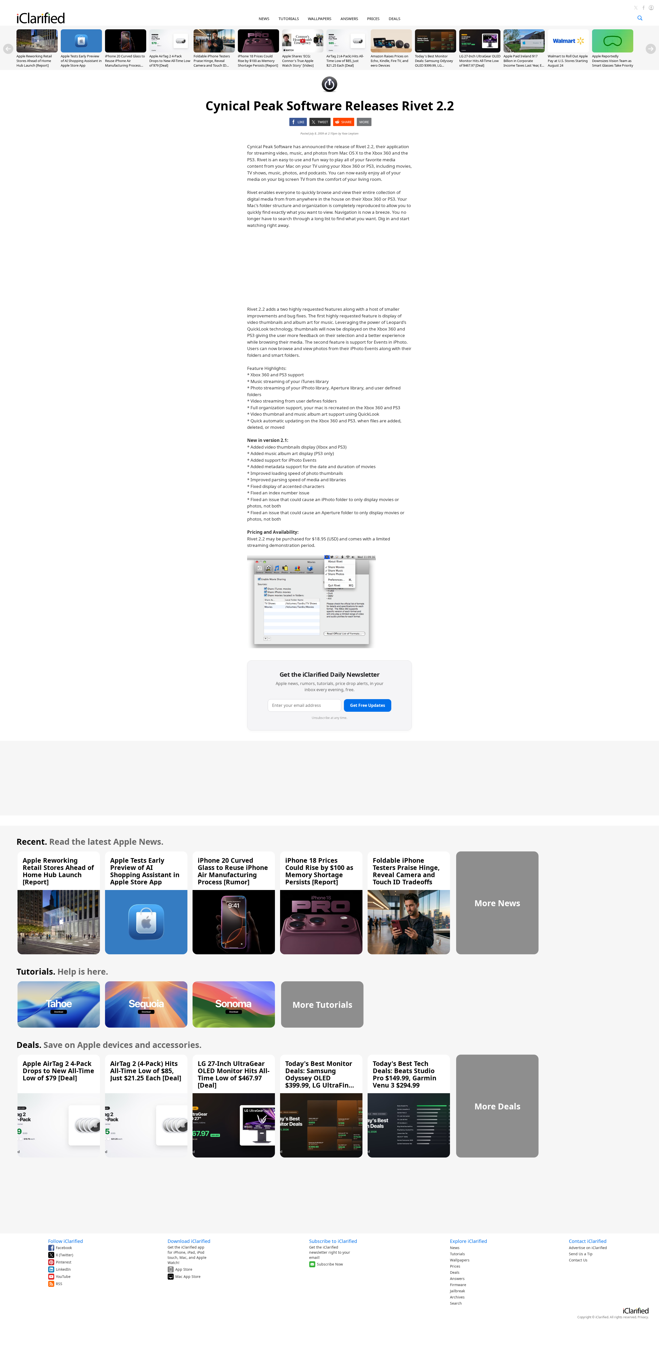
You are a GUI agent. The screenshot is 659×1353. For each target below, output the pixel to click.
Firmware (458, 1284)
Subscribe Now (330, 1264)
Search (456, 1303)
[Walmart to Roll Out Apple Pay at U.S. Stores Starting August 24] (568, 51)
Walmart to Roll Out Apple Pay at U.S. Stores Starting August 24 (568, 61)
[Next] (651, 49)
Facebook (64, 1247)
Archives (457, 1297)
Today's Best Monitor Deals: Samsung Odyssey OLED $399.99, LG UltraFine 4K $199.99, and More (434, 65)
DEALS (394, 18)
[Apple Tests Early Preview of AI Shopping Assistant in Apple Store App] (81, 51)
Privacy (643, 1317)
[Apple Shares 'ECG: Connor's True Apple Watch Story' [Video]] (302, 51)
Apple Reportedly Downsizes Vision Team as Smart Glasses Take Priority (612, 61)
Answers (457, 1278)
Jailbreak (457, 1290)
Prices (455, 1266)
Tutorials (457, 1253)
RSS (59, 1283)
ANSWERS (349, 18)
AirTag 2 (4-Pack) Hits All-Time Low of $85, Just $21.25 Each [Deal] (345, 61)
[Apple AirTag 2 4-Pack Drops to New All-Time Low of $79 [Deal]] (169, 51)
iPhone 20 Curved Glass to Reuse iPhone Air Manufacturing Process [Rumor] (125, 63)
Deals (454, 1272)
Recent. (31, 841)
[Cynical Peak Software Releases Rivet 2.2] (311, 601)
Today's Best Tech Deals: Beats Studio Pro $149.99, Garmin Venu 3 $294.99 (404, 1074)
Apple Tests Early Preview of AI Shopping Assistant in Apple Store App (81, 61)
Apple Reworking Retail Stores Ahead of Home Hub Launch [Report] (34, 61)
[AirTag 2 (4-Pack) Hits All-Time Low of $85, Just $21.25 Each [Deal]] (347, 51)
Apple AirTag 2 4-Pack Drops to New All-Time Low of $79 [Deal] (169, 61)
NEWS (264, 18)
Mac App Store (188, 1276)
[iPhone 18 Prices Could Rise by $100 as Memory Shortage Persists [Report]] (258, 51)
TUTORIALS (289, 18)
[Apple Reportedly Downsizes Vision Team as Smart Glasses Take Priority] (612, 51)
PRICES (373, 18)
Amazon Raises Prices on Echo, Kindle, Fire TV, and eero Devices (389, 61)
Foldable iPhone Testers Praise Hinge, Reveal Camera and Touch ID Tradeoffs (212, 63)
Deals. (28, 1044)
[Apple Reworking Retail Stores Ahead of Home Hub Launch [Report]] (37, 51)
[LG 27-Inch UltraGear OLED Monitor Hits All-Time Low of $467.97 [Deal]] (479, 51)
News (454, 1247)
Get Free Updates (367, 705)
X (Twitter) (64, 1254)
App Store (183, 1269)
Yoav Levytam (350, 133)
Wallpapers (460, 1260)
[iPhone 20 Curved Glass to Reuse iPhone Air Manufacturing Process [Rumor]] (125, 51)
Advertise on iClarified (588, 1247)
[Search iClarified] (640, 18)
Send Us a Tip (581, 1253)
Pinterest (63, 1262)
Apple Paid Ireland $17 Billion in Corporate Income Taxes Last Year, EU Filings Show (524, 63)
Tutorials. (35, 971)
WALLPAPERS (319, 18)
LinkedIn (63, 1269)
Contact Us (578, 1260)
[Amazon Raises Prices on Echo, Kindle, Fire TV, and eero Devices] (391, 51)
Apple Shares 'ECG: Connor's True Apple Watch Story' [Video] (298, 61)
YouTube (63, 1276)
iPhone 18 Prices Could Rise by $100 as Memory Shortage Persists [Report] (258, 61)
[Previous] (8, 49)
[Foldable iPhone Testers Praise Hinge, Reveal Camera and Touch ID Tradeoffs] (214, 51)
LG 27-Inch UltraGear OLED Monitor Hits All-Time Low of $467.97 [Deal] (479, 61)
